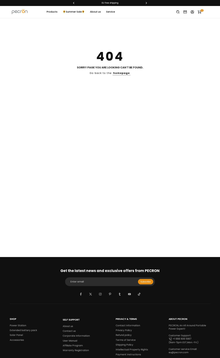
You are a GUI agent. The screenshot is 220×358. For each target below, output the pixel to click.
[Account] (192, 12)
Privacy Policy (124, 330)
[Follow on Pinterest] (110, 294)
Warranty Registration (76, 350)
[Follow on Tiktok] (139, 294)
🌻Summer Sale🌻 (74, 11)
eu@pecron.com (178, 352)
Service (110, 11)
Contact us (69, 331)
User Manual (70, 340)
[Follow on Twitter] (90, 294)
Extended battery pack (23, 330)
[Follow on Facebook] (80, 294)
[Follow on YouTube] (129, 294)
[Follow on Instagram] (100, 294)
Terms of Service (126, 340)
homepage (121, 73)
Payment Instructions (128, 354)
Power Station (18, 325)
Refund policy (124, 335)
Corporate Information (76, 336)
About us (95, 11)
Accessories (17, 340)
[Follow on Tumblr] (119, 294)
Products (52, 11)
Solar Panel (16, 335)
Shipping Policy (124, 344)
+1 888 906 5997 (182, 338)
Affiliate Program (73, 345)
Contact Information (128, 325)
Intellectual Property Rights (132, 349)
